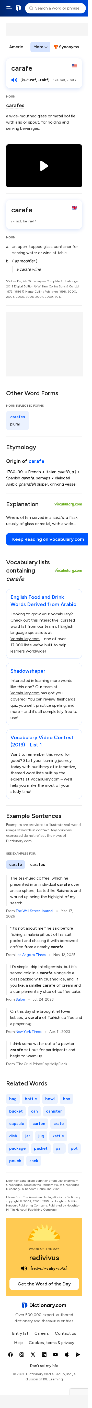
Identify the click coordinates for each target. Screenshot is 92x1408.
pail (59, 1148)
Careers (41, 1333)
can (34, 1111)
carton (38, 1123)
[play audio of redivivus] (24, 1268)
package (17, 1148)
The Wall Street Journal (34, 911)
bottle (31, 1098)
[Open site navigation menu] (9, 8)
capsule (16, 1123)
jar (27, 1135)
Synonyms (69, 46)
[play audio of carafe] (14, 80)
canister (54, 1111)
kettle (58, 1135)
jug (41, 1135)
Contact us (65, 1333)
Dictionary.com (18, 8)
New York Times (29, 1031)
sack (33, 1160)
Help (18, 1342)
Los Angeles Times (31, 955)
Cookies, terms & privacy (51, 1342)
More (38, 46)
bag (13, 1098)
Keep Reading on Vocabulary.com (48, 539)
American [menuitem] (18, 46)
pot (74, 1148)
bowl (50, 1098)
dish (13, 1135)
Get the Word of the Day (44, 1284)
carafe (36, 461)
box (66, 1098)
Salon (20, 999)
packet (41, 1148)
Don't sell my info (44, 1366)
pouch (15, 1160)
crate (58, 1123)
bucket (16, 1111)
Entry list (20, 1333)
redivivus (44, 1257)
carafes (15, 105)
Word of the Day (44, 1249)
